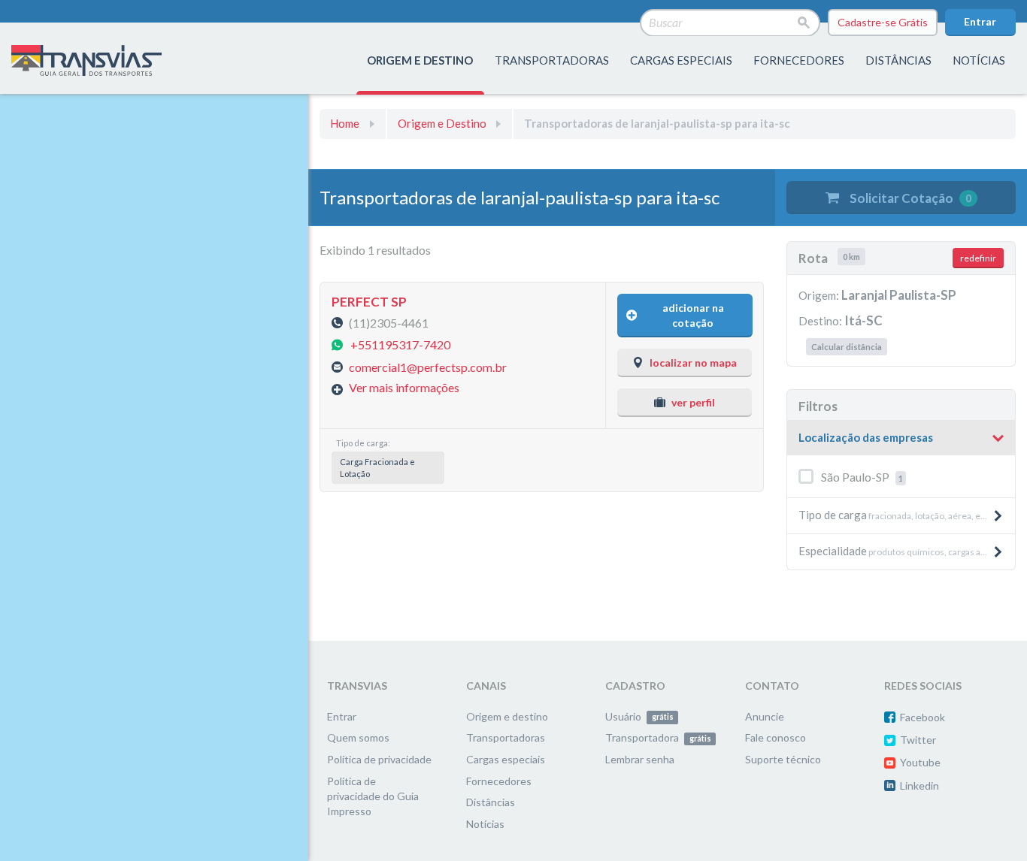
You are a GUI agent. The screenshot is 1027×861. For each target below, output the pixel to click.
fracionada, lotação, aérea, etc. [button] (894, 514)
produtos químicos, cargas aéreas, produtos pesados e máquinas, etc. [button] (906, 550)
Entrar (980, 21)
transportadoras (552, 60)
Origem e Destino (442, 123)
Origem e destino (507, 716)
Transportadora (657, 737)
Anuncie (764, 716)
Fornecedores (499, 781)
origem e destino (420, 60)
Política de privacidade (379, 759)
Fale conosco (775, 737)
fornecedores (798, 60)
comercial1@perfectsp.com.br (428, 366)
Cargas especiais (681, 60)
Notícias (979, 60)
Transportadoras (505, 737)
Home (344, 123)
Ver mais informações (404, 387)
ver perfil (693, 402)
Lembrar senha (639, 759)
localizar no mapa (693, 362)
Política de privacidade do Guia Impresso (373, 796)
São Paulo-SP (862, 477)
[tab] (901, 438)
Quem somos (358, 737)
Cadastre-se (883, 22)
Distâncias (490, 802)
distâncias (898, 60)
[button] (901, 438)
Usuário (639, 716)
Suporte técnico (783, 759)
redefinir (978, 258)
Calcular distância (846, 347)
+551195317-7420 (400, 344)
